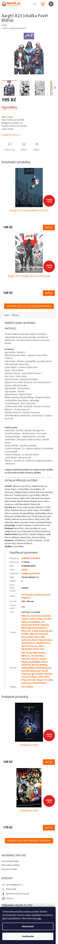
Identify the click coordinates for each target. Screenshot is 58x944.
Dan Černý (36, 615)
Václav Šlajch (36, 618)
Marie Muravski (29, 627)
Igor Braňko (37, 673)
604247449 (11, 889)
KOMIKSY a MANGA (30, 558)
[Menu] (51, 4)
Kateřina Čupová (29, 658)
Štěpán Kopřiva (41, 624)
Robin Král (38, 649)
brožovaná (26, 594)
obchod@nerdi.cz (14, 884)
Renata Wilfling (39, 664)
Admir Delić (33, 637)
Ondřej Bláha (27, 667)
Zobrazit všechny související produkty (29, 306)
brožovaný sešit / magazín (36, 596)
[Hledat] (35, 4)
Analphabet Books (30, 573)
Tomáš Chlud (37, 655)
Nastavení (28, 926)
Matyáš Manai (28, 643)
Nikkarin (25, 615)
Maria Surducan (29, 646)
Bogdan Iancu (43, 643)
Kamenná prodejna (10, 861)
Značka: (14, 28)
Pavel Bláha (34, 622)
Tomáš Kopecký (39, 631)
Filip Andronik (28, 680)
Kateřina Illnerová (30, 671)
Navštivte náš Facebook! (17, 893)
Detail (48, 227)
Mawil (35, 640)
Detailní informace (10, 135)
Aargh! (10, 116)
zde (39, 918)
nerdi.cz (10, 898)
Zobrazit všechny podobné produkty (29, 840)
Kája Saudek (45, 640)
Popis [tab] (6, 315)
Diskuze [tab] (15, 315)
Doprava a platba (9, 869)
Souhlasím (28, 936)
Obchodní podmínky (11, 865)
